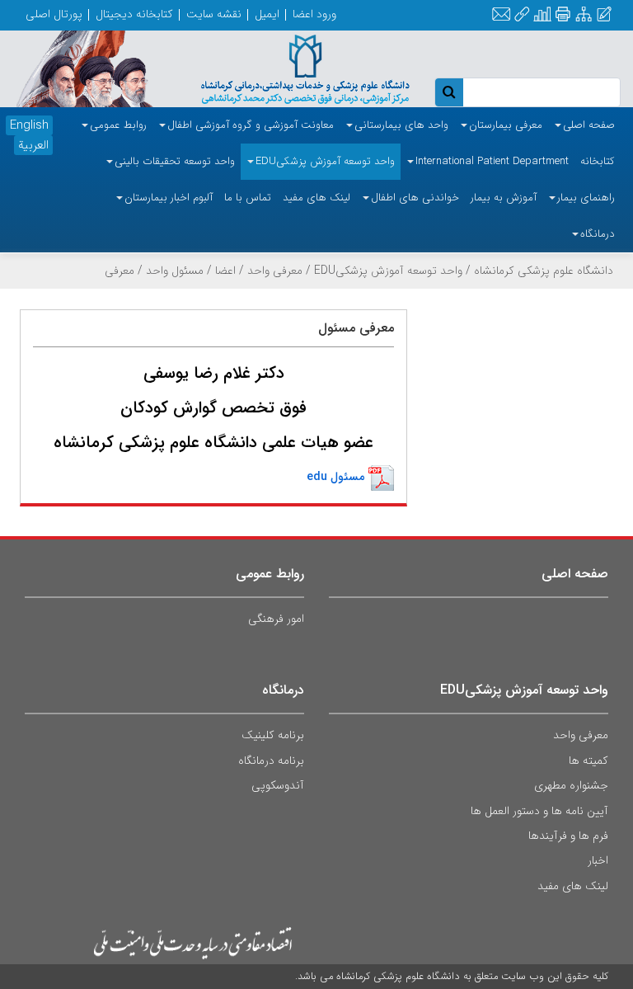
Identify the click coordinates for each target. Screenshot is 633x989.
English (29, 125)
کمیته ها (588, 760)
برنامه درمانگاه (271, 760)
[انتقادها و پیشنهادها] (604, 15)
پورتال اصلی (54, 14)
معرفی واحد (274, 270)
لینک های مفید (572, 886)
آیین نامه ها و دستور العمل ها (539, 811)
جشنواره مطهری (571, 785)
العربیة (33, 145)
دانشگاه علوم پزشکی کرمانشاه (543, 270)
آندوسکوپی (277, 785)
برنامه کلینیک (272, 735)
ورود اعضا (314, 14)
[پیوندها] (522, 15)
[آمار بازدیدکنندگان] (542, 15)
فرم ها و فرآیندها (568, 836)
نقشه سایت (213, 14)
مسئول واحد (175, 270)
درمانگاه (283, 690)
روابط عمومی (270, 573)
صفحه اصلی (575, 573)
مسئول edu (335, 477)
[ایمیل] (501, 15)
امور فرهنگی (276, 619)
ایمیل (267, 14)
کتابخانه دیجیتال (134, 14)
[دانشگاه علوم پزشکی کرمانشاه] (290, 68)
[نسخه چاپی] (562, 14)
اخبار (598, 860)
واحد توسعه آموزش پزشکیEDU (388, 270)
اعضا (225, 270)
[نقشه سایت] (583, 15)
